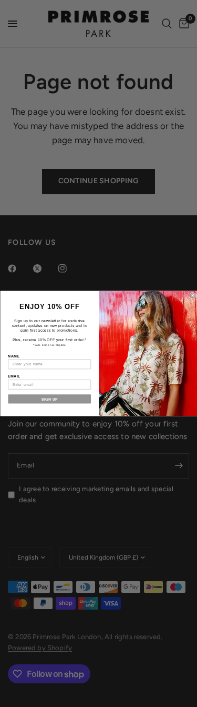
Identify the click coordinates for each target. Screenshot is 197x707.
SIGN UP (49, 399)
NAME (13, 356)
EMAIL (14, 376)
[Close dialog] (192, 295)
